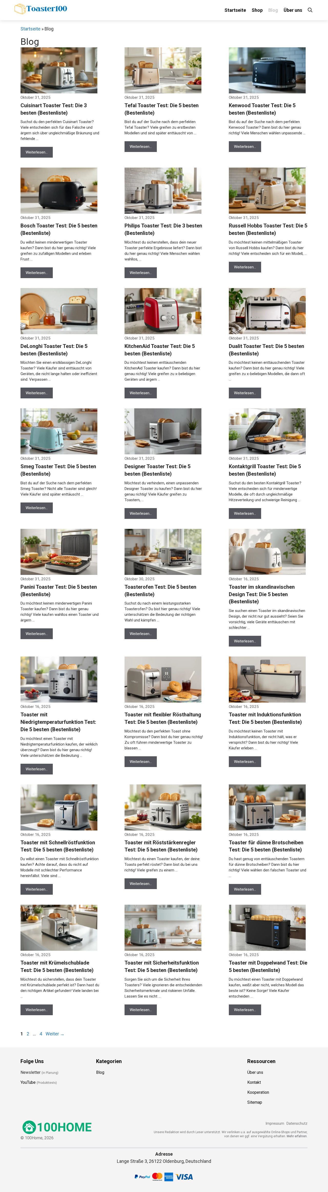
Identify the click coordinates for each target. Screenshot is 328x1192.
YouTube (28, 1082)
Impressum (274, 1123)
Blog (273, 10)
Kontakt (254, 1082)
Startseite (235, 10)
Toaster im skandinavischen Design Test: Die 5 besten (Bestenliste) (262, 594)
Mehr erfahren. (297, 1136)
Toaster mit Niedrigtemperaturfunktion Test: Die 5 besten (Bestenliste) (58, 722)
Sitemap (254, 1102)
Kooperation (258, 1092)
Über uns (293, 10)
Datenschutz (297, 1123)
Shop (257, 10)
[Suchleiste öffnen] (310, 10)
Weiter (55, 1033)
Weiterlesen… (37, 152)
